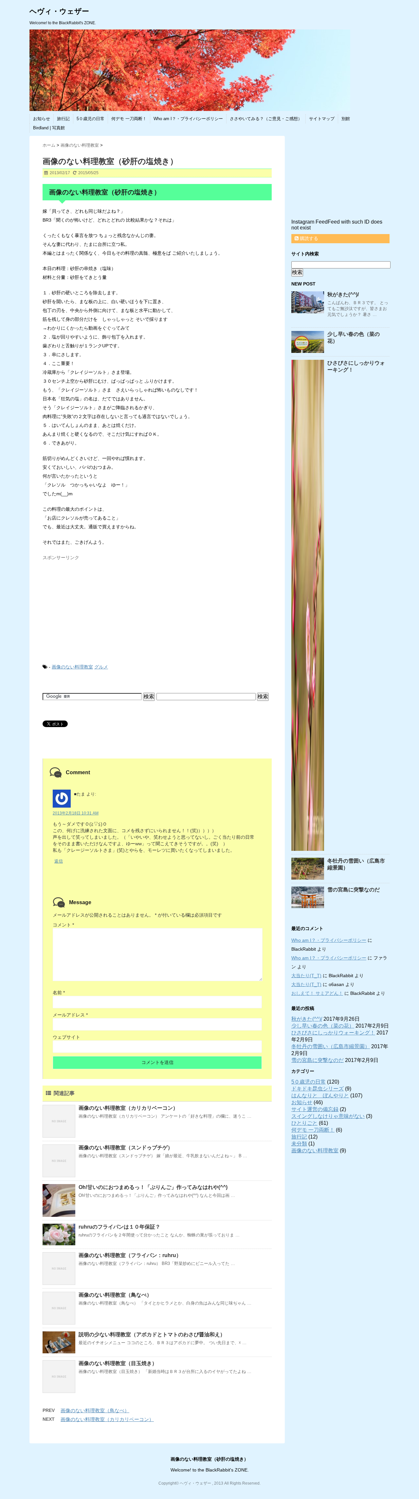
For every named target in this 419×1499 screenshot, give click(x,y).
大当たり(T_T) (306, 975)
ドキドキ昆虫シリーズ (317, 1088)
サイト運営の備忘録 (314, 1109)
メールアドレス (70, 1014)
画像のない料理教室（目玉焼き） (118, 1363)
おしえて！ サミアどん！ (317, 993)
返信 (58, 861)
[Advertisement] (92, 605)
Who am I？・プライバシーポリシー (188, 118)
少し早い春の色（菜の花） (322, 1026)
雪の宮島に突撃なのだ (353, 889)
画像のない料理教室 (72, 666)
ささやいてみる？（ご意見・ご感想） (266, 118)
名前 (59, 992)
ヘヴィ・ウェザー (59, 11)
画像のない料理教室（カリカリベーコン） (128, 1108)
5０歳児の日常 (90, 118)
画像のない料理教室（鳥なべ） (115, 1295)
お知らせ (41, 118)
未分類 (299, 1143)
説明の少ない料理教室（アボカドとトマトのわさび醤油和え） (152, 1334)
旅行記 (63, 118)
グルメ (101, 666)
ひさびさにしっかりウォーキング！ (333, 1032)
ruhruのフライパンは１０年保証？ (119, 1227)
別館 (345, 118)
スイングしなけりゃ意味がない (328, 1116)
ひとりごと (304, 1123)
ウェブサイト (66, 1037)
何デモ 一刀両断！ (129, 118)
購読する (308, 238)
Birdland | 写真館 (49, 127)
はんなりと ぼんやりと (320, 1095)
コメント (63, 924)
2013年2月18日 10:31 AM (76, 813)
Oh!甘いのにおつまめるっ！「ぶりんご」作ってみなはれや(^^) (153, 1187)
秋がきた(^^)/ (343, 294)
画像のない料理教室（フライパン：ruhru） (130, 1255)
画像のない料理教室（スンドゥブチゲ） (126, 1147)
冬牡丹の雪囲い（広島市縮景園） (330, 1046)
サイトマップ (322, 118)
